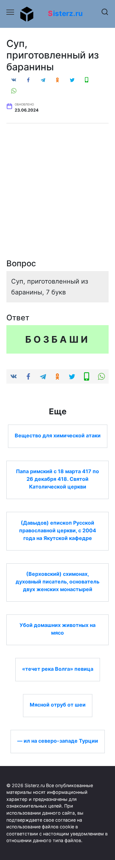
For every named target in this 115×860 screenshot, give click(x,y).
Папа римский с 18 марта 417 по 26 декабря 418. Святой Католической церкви (57, 479)
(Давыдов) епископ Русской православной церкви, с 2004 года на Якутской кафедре (57, 530)
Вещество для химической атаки (58, 435)
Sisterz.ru (65, 13)
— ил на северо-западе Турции (57, 740)
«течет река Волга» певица (57, 668)
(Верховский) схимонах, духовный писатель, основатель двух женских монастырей (57, 581)
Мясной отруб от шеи (58, 704)
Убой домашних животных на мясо (57, 629)
